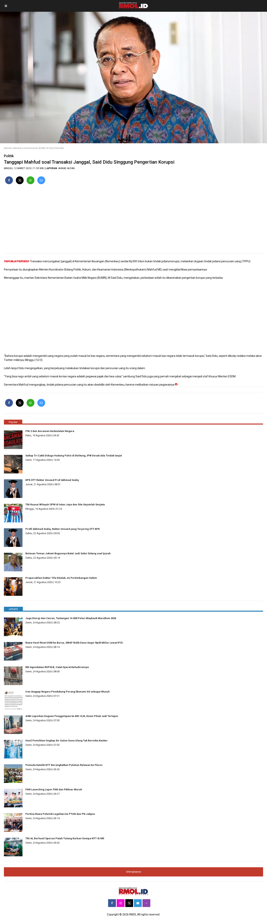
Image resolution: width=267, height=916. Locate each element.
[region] (133, 220)
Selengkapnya (133, 871)
